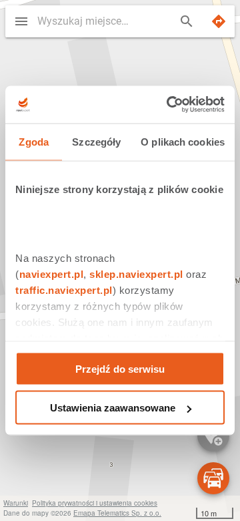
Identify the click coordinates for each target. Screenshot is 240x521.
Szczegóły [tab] (96, 141)
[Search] (187, 21)
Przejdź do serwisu (120, 368)
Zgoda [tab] (34, 141)
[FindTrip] (219, 21)
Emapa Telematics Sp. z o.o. (117, 513)
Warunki (15, 503)
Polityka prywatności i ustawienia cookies (94, 503)
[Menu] (21, 21)
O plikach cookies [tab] (183, 141)
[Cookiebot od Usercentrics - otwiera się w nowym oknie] (169, 105)
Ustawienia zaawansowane (112, 407)
